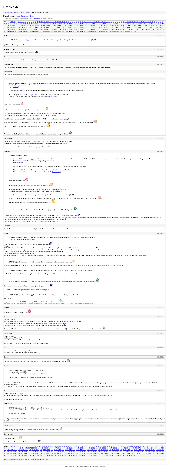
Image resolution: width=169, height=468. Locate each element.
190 (124, 25)
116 (80, 24)
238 (96, 27)
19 (37, 22)
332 (35, 31)
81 (158, 22)
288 (74, 29)
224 (57, 27)
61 (119, 22)
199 (148, 25)
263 (5, 29)
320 (162, 29)
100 (36, 24)
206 (8, 27)
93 (22, 24)
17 (33, 22)
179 (93, 25)
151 (16, 25)
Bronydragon (8, 434)
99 (34, 24)
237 (93, 27)
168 (63, 25)
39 (76, 22)
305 (121, 29)
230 (74, 27)
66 (129, 22)
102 (42, 24)
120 (91, 24)
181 (99, 25)
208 (13, 27)
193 (132, 25)
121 (94, 24)
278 (46, 29)
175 (82, 25)
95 (26, 24)
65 (127, 22)
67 (131, 22)
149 (10, 25)
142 (152, 24)
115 (78, 24)
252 (135, 27)
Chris (6, 357)
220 (46, 27)
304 (118, 29)
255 (143, 27)
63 (123, 22)
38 (74, 22)
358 (107, 31)
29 (57, 22)
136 (136, 24)
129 (116, 24)
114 (75, 24)
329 (27, 31)
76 (149, 22)
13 (25, 22)
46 (90, 22)
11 (22, 22)
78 (152, 22)
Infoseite (22, 94)
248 (124, 27)
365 (126, 31)
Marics (6, 391)
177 (88, 25)
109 (61, 24)
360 (113, 31)
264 (8, 29)
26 (51, 22)
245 (115, 27)
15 (29, 22)
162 (46, 25)
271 (27, 29)
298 (101, 29)
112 (69, 24)
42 (82, 22)
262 (162, 27)
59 (115, 22)
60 (117, 22)
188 (118, 25)
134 (130, 24)
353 (93, 31)
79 (154, 22)
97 (30, 24)
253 (137, 27)
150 (13, 25)
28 (55, 22)
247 (121, 27)
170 (68, 25)
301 (110, 29)
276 (41, 29)
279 (49, 29)
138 (141, 24)
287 (71, 29)
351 (88, 31)
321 (5, 31)
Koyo (6, 348)
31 (61, 22)
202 (157, 25)
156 (30, 25)
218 (41, 27)
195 (137, 25)
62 (121, 22)
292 (85, 29)
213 (27, 27)
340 (57, 31)
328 (24, 31)
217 (38, 27)
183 (104, 25)
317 (154, 29)
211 (21, 27)
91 (18, 24)
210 (19, 27)
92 (20, 24)
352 (90, 31)
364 (124, 31)
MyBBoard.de (78, 466)
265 (10, 29)
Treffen (22, 12)
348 (79, 31)
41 (80, 22)
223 (55, 27)
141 (149, 24)
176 (85, 25)
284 (63, 29)
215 (33, 27)
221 (49, 27)
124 (102, 24)
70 (137, 22)
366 (129, 31)
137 (138, 24)
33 (65, 22)
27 (53, 22)
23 (45, 22)
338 (52, 31)
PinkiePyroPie (8, 64)
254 (140, 27)
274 (35, 29)
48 (94, 22)
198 (146, 25)
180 (96, 25)
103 (44, 24)
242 (107, 27)
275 (38, 29)
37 (72, 22)
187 (115, 25)
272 (30, 29)
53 (104, 22)
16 (31, 22)
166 (57, 25)
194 (135, 25)
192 (129, 25)
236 (90, 27)
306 (124, 29)
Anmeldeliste (51, 96)
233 (82, 27)
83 (162, 22)
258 (151, 27)
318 (157, 29)
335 (44, 31)
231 (77, 27)
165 (55, 25)
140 (147, 24)
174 (79, 25)
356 (101, 31)
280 (52, 29)
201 (154, 25)
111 (67, 24)
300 (107, 29)
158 (35, 25)
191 (126, 25)
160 (41, 25)
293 (88, 29)
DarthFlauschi (8, 71)
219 (44, 27)
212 (24, 27)
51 (100, 22)
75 (147, 22)
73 (143, 22)
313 (143, 29)
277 (44, 29)
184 (107, 25)
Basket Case (8, 425)
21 (41, 22)
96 (28, 24)
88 (12, 24)
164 (52, 25)
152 (19, 25)
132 (124, 24)
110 (64, 24)
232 (79, 27)
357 (104, 31)
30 (59, 22)
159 (38, 25)
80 (156, 22)
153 (21, 25)
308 (129, 29)
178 (90, 25)
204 (162, 25)
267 (16, 29)
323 (10, 31)
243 (110, 27)
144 (158, 24)
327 (21, 31)
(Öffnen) (16, 87)
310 (135, 29)
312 (140, 29)
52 (102, 22)
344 (68, 31)
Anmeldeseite (35, 94)
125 (105, 24)
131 (122, 24)
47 (92, 22)
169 (66, 25)
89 (14, 24)
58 (113, 22)
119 (89, 24)
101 (39, 24)
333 (38, 31)
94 (24, 24)
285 (66, 29)
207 (10, 27)
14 (27, 22)
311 (137, 29)
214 (30, 27)
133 (127, 24)
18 (35, 22)
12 (23, 22)
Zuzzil (6, 233)
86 (8, 24)
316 (151, 29)
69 (135, 22)
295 (93, 29)
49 (96, 22)
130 (119, 24)
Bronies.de (11, 7)
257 (148, 27)
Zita (5, 35)
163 (49, 25)
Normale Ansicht (36, 18)
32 (63, 22)
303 (115, 29)
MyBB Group (101, 466)
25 (49, 22)
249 (126, 27)
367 (132, 31)
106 (53, 24)
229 (71, 27)
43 (84, 22)
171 (71, 25)
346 (74, 31)
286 (68, 29)
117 (83, 24)
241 (104, 27)
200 (151, 25)
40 (78, 22)
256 (146, 27)
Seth (5, 79)
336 (46, 31)
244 (113, 27)
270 (24, 29)
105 (50, 24)
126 (108, 24)
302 (113, 29)
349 (82, 31)
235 (88, 27)
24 (47, 22)
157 (33, 25)
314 (146, 29)
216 (35, 27)
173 (77, 25)
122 (97, 24)
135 (133, 24)
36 (70, 22)
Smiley (6, 57)
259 (154, 27)
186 (113, 25)
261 (159, 27)
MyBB (89, 466)
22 (43, 22)
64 (125, 22)
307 (126, 29)
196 (140, 25)
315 (148, 29)
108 (58, 24)
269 (21, 29)
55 (108, 22)
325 (16, 31)
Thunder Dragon (9, 49)
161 (44, 25)
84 (5, 24)
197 (143, 25)
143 (155, 24)
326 (19, 31)
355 (99, 31)
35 (68, 22)
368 (135, 31)
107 (55, 24)
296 (96, 29)
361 (115, 31)
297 (99, 29)
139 (144, 24)
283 (60, 29)
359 (110, 31)
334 (41, 31)
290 (79, 29)
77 (151, 22)
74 (145, 22)
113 (72, 24)
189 (121, 25)
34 (66, 22)
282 (57, 29)
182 (101, 25)
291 (82, 29)
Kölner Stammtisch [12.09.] (25, 16)
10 (20, 22)
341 (60, 31)
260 (157, 27)
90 (16, 24)
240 (101, 27)
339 (55, 31)
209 (16, 27)
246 (118, 27)
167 (60, 25)
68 (133, 22)
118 (86, 24)
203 (159, 25)
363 (121, 31)
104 (47, 24)
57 (111, 22)
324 (13, 31)
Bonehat (6, 307)
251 (132, 27)
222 (52, 27)
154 (24, 25)
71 (139, 22)
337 (49, 31)
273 (33, 29)
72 (141, 22)
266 (13, 29)
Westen (28, 12)
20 (39, 22)
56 (109, 22)
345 (71, 31)
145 (160, 24)
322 (8, 31)
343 (66, 31)
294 (90, 29)
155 (27, 25)
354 (96, 31)
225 (60, 27)
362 (118, 31)
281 (55, 29)
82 (160, 22)
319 (159, 29)
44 (86, 22)
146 (163, 24)
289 (77, 29)
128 (113, 24)
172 (74, 25)
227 (66, 27)
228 (68, 27)
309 (132, 29)
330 (30, 31)
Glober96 (7, 225)
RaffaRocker (8, 151)
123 (100, 24)
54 (106, 22)
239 (99, 27)
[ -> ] (27, 40)
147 (5, 25)
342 (63, 31)
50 (98, 22)
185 (110, 25)
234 (85, 27)
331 (33, 31)
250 (129, 27)
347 (77, 31)
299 (104, 29)
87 (10, 24)
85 (6, 24)
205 (5, 27)
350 (85, 31)
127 (111, 24)
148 (8, 25)
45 (88, 22)
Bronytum (15, 12)
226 (63, 27)
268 (19, 29)
